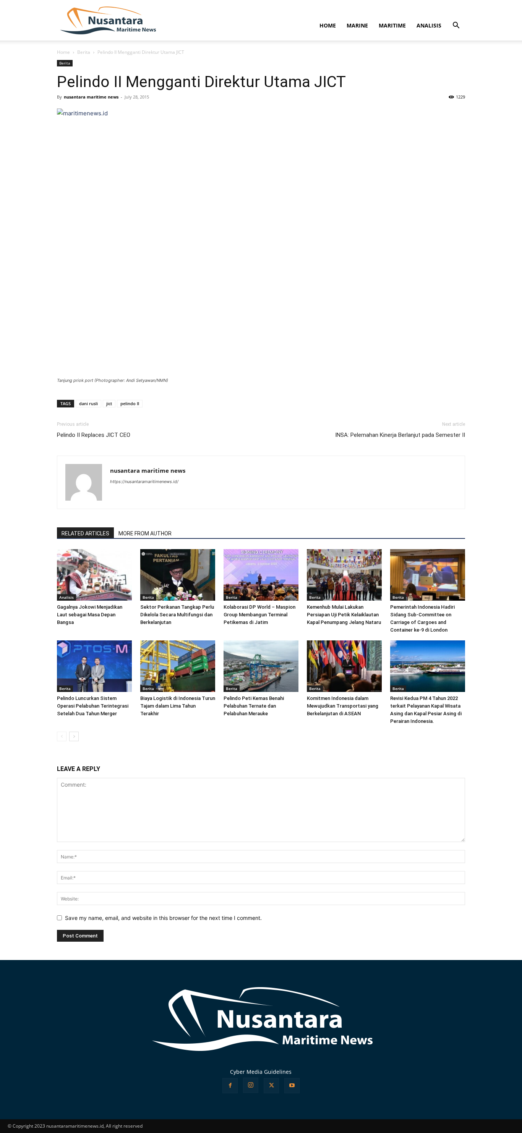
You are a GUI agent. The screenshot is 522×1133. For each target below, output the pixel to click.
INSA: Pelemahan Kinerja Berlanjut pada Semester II (400, 435)
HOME (327, 25)
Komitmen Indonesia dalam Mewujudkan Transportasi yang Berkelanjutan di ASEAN (342, 705)
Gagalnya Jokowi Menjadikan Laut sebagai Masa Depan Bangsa (89, 614)
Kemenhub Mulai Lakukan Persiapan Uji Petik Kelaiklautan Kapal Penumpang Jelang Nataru (344, 614)
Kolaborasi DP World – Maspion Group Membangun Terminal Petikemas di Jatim (259, 614)
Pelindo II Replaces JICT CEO (93, 435)
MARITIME (392, 25)
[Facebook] (230, 1085)
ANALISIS (429, 25)
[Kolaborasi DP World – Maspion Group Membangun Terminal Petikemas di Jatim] (261, 575)
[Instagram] (250, 1085)
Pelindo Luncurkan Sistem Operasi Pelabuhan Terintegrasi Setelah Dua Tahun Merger (92, 705)
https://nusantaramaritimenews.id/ (144, 481)
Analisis (66, 597)
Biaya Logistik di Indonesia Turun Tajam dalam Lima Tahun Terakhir (177, 705)
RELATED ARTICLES (85, 533)
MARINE (357, 25)
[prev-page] (61, 736)
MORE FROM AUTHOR (145, 533)
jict (109, 403)
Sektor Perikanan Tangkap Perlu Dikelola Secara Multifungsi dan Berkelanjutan (177, 614)
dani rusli (88, 403)
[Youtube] (292, 1085)
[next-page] (74, 736)
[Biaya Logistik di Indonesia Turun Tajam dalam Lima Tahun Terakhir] (177, 666)
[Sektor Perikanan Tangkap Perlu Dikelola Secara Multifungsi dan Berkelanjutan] (177, 575)
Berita (83, 52)
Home (63, 52)
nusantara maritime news (91, 97)
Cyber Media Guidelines (261, 1071)
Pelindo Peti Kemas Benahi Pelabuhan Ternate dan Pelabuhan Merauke (254, 705)
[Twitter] (271, 1085)
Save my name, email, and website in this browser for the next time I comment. (163, 918)
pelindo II (129, 403)
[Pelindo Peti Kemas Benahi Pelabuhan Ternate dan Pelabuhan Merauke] (261, 666)
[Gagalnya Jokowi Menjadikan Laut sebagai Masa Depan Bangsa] (94, 575)
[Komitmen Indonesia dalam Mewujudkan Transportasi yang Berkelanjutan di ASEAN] (344, 666)
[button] (456, 26)
